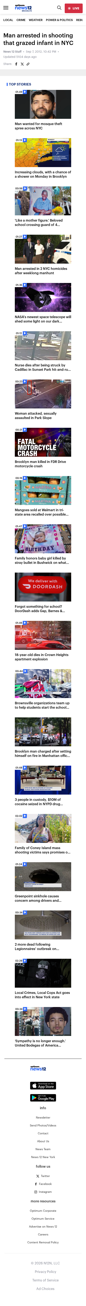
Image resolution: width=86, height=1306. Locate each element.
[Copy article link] (28, 64)
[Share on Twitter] (22, 64)
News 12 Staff (12, 51)
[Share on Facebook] (16, 64)
